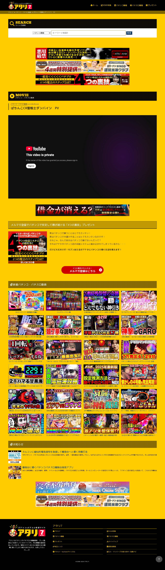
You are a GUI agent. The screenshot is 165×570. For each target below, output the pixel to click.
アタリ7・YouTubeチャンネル (65, 552)
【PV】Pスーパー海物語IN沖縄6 (26, 312)
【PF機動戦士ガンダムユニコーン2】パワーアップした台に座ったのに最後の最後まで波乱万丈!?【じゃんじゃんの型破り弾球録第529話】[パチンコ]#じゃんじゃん (101, 411)
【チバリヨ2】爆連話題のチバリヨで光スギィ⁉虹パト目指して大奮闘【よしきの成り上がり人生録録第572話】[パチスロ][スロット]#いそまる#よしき (101, 361)
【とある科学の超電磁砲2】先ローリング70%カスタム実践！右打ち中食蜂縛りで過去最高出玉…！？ (63, 435)
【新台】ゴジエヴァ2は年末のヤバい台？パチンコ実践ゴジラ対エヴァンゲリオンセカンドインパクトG (26, 411)
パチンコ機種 (121, 5)
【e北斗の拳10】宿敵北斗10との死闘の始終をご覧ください (139, 435)
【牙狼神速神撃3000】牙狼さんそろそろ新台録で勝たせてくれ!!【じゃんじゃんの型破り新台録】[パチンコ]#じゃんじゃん (26, 337)
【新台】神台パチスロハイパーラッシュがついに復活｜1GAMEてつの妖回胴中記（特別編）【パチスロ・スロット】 (26, 435)
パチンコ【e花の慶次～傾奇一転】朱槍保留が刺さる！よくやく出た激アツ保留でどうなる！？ (101, 435)
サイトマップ (113, 541)
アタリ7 (57, 531)
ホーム (95, 5)
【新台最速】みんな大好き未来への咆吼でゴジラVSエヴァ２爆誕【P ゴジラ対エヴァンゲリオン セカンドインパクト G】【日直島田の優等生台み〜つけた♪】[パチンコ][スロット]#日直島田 (63, 411)
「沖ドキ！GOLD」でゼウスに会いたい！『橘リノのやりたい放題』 (63, 361)
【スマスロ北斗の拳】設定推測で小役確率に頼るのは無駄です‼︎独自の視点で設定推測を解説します (101, 386)
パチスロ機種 (137, 5)
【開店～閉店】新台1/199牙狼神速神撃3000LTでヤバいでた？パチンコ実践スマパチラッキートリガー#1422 (101, 337)
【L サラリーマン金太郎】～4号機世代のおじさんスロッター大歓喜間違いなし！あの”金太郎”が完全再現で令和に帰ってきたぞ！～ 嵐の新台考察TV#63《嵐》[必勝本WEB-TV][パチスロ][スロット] (139, 386)
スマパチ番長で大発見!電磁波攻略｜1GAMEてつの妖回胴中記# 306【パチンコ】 (63, 386)
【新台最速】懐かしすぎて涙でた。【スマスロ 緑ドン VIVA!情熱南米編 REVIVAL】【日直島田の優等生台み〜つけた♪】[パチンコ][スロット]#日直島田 (63, 337)
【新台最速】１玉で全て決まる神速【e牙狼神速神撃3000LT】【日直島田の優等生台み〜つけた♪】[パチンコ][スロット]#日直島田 (139, 337)
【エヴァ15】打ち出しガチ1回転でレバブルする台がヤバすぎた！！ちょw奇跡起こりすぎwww (26, 361)
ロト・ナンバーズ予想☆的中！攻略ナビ (122, 552)
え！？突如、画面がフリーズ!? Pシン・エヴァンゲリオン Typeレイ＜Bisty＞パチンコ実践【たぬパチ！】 (139, 411)
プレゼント (152, 5)
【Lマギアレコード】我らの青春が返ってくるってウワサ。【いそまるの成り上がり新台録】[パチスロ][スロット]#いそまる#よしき (139, 312)
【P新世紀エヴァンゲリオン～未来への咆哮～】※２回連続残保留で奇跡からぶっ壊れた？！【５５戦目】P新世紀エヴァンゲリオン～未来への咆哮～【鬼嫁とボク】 (101, 312)
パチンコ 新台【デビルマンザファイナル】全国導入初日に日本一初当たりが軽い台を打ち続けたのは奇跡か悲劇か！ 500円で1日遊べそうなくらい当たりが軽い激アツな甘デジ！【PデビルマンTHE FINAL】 (139, 361)
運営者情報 (112, 546)
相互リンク (59, 546)
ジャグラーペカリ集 (64, 312)
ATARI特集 (107, 5)
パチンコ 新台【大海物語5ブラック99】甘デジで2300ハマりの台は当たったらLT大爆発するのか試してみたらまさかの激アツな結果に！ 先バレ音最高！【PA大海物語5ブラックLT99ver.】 (26, 386)
